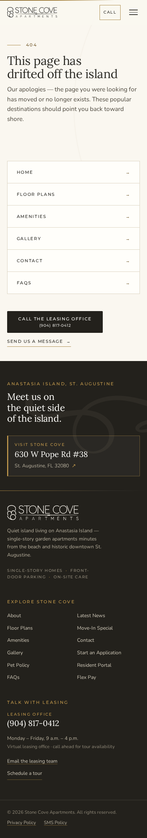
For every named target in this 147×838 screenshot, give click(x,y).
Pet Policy (18, 665)
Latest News (91, 615)
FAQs (24, 282)
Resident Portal (94, 665)
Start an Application (99, 652)
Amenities (31, 216)
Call (109, 12)
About (14, 615)
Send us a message (35, 341)
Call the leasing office (55, 322)
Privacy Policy (21, 822)
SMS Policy (55, 822)
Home (25, 172)
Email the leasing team (32, 761)
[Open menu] (133, 12)
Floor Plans (36, 194)
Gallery (29, 238)
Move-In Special (95, 628)
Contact (30, 260)
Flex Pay (86, 677)
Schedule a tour (24, 773)
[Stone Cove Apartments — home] (32, 12)
